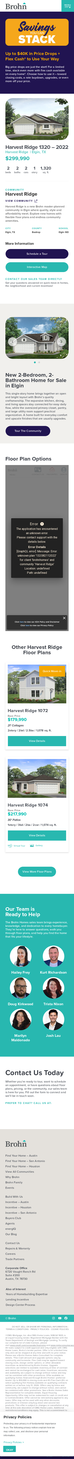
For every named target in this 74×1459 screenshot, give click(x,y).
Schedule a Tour (37, 254)
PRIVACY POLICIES (40, 1329)
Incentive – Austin (17, 1202)
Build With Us (14, 1197)
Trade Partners (14, 1259)
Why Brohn (12, 1177)
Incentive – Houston (18, 1207)
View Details (37, 741)
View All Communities (19, 1172)
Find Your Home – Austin (21, 1155)
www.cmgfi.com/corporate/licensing (28, 1345)
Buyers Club (13, 1218)
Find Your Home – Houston (22, 1166)
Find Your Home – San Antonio (25, 1161)
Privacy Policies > (14, 1442)
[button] (67, 6)
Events (9, 1188)
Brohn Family (13, 1182)
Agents (10, 1223)
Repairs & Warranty (17, 1248)
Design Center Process (20, 1305)
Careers (10, 1254)
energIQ (10, 1229)
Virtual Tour (19, 845)
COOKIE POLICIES (60, 1329)
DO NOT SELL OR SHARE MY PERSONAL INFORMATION (39, 1326)
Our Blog (11, 1234)
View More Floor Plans (37, 872)
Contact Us (12, 1243)
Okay (9, 1449)
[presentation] (12, 341)
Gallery (39, 845)
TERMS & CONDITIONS (17, 1329)
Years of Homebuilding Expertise (27, 1294)
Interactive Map (37, 267)
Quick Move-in (52, 671)
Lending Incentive (17, 1299)
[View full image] (37, 338)
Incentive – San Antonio (20, 1213)
